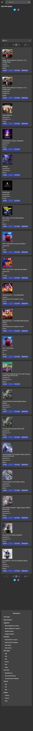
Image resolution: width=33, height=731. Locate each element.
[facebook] (18, 10)
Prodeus (5, 166)
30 (16, 44)
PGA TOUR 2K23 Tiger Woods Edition (14, 269)
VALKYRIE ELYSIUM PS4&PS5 (12, 535)
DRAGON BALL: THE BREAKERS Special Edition (15, 321)
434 (25, 44)
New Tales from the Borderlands (13, 218)
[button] (16, 40)
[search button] (29, 2)
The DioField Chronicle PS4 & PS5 (13, 429)
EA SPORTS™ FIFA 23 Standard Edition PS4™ (15, 561)
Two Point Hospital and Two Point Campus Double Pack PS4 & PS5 (16, 375)
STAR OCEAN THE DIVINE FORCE (13, 482)
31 (19, 44)
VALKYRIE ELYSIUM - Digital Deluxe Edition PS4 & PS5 (16, 508)
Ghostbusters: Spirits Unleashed (12, 141)
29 (13, 44)
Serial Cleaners (7, 115)
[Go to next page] (28, 45)
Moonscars (6, 192)
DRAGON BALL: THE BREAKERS (13, 295)
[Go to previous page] (4, 45)
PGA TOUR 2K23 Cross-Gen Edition (14, 244)
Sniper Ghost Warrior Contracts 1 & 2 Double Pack (14, 61)
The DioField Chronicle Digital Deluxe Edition (14, 402)
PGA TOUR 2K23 (7, 348)
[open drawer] (2, 2)
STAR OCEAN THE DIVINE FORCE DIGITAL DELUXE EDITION (16, 455)
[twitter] (14, 10)
